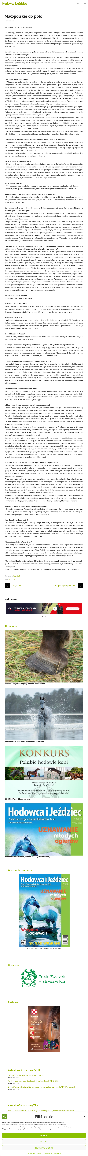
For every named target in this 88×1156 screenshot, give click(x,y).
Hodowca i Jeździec (14, 3)
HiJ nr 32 (12, 579)
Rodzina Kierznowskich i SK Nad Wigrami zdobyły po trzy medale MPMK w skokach (41, 1110)
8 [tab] (51, 1054)
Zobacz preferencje (44, 1148)
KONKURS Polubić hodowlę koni (17, 799)
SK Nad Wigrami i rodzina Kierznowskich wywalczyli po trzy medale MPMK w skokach (41, 1087)
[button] (84, 1117)
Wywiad (16, 576)
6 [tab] (44, 1054)
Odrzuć (44, 1142)
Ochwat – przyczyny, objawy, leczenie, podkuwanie (25, 683)
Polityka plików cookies (34, 1153)
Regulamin (57, 1153)
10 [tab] (58, 1054)
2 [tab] (46, 616)
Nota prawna (48, 1153)
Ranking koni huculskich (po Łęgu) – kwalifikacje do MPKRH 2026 (33, 1081)
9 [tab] (54, 1054)
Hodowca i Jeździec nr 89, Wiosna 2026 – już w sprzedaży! (28, 856)
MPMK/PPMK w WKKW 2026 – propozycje (25, 1075)
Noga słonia (17, 586)
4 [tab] (37, 1054)
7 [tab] (47, 1054)
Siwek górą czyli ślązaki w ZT (64, 586)
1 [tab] (42, 616)
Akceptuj (44, 1135)
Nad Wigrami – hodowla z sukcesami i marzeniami (24, 741)
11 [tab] (61, 1054)
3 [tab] (34, 1054)
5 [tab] (40, 1054)
